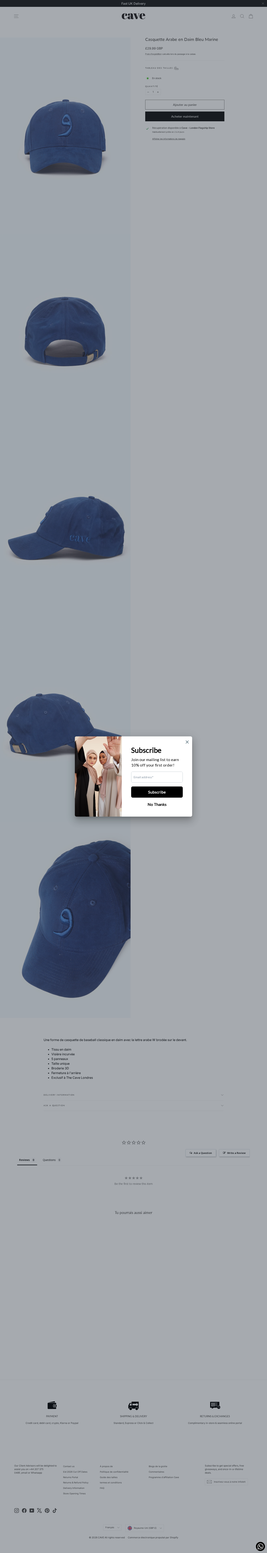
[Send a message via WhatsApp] (260, 1546)
